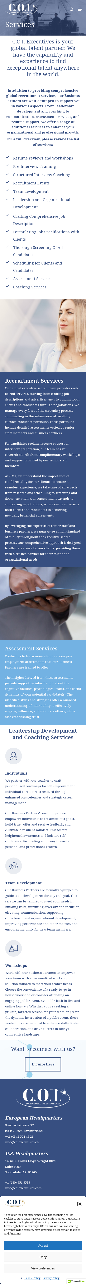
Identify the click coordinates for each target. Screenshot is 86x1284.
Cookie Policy (32, 1278)
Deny (43, 1257)
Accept (43, 1245)
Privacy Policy (51, 1278)
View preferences (43, 1268)
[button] (80, 1204)
